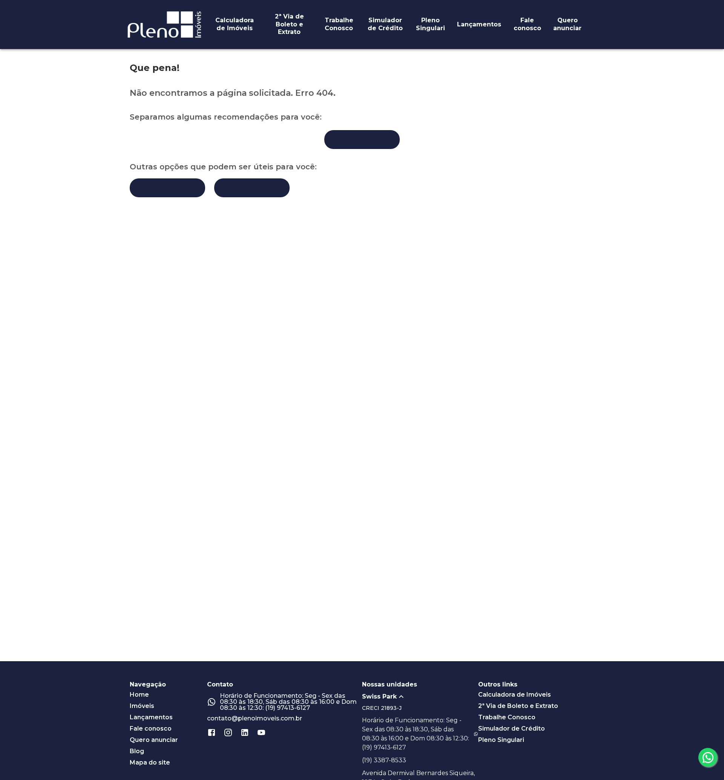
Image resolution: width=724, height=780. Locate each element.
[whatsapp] (707, 757)
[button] (420, 696)
